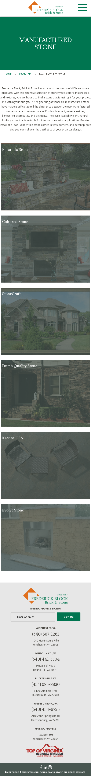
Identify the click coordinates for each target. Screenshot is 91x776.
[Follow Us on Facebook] (41, 767)
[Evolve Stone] (45, 537)
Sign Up (69, 616)
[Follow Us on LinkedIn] (46, 767)
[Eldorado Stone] (45, 176)
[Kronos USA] (45, 465)
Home (7, 74)
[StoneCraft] (45, 321)
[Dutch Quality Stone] (45, 393)
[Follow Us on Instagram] (50, 767)
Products (25, 74)
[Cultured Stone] (45, 249)
